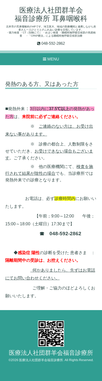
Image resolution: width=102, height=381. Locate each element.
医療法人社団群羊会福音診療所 (51, 353)
